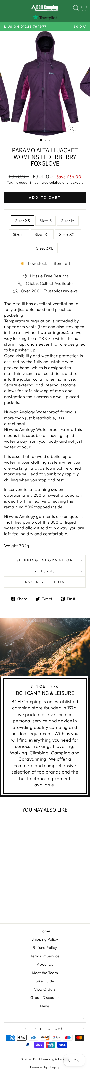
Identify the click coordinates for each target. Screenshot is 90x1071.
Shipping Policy (45, 939)
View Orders (45, 989)
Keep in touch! (43, 1029)
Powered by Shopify (45, 1067)
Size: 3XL (45, 248)
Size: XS (22, 220)
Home (45, 931)
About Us (45, 964)
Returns (45, 571)
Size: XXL (68, 234)
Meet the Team (45, 972)
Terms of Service (45, 956)
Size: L (19, 234)
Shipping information (45, 560)
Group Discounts (45, 997)
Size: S (46, 220)
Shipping (37, 182)
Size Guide (45, 981)
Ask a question (45, 582)
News (45, 1006)
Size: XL (42, 234)
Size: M (68, 220)
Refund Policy (45, 947)
